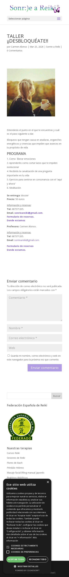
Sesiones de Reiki (16, 457)
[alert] (27, 526)
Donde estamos (16, 220)
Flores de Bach (14, 462)
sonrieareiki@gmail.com (26, 240)
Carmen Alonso (19, 46)
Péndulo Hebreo (15, 467)
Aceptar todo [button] (16, 559)
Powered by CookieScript (27, 570)
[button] (8, 547)
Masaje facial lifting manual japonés (25, 472)
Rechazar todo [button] (37, 559)
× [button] (48, 482)
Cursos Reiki (13, 453)
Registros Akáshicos (17, 477)
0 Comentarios (14, 50)
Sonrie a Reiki (53, 46)
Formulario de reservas (20, 246)
